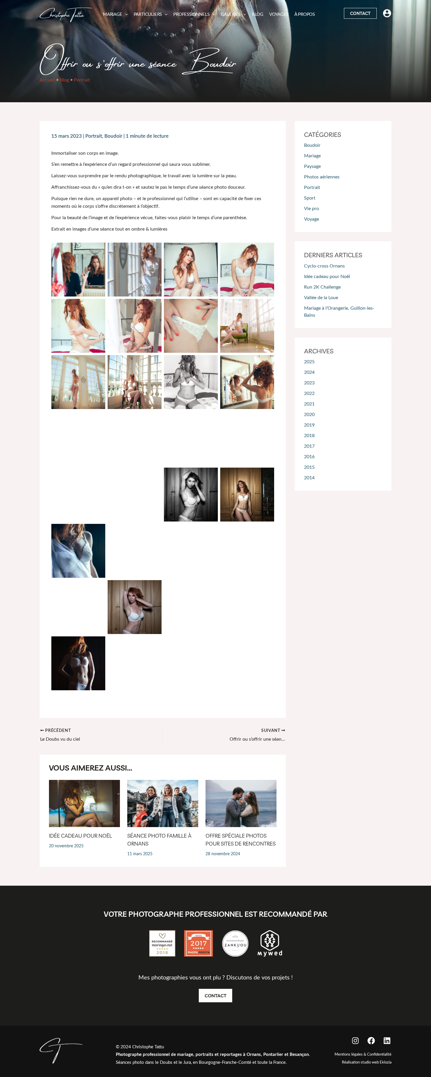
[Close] (424, 7)
